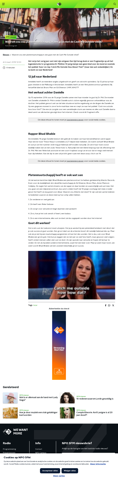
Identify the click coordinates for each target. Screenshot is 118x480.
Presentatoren (9, 453)
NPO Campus (40, 453)
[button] (3, 4)
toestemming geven (75, 120)
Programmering (9, 449)
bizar (35, 305)
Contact (38, 449)
